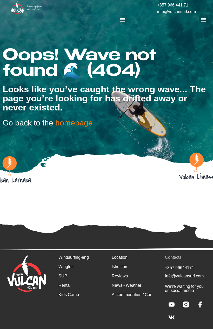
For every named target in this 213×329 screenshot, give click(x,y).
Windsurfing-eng (73, 257)
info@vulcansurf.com (176, 11)
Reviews (120, 276)
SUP (62, 276)
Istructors (120, 266)
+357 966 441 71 (172, 5)
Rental (64, 285)
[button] (122, 19)
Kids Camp (68, 294)
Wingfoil (66, 266)
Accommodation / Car (131, 294)
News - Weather (126, 285)
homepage (74, 122)
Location (120, 257)
